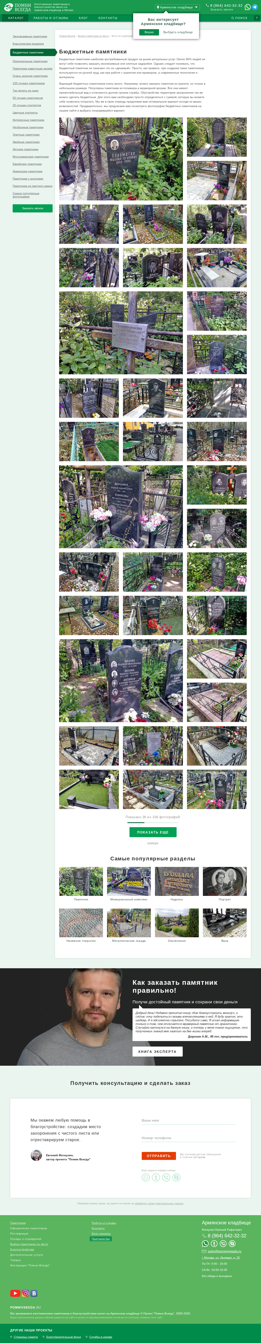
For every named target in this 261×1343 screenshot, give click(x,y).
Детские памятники (25, 149)
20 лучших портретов (27, 105)
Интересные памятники (28, 120)
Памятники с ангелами (28, 178)
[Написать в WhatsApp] (248, 7)
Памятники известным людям (32, 68)
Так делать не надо (26, 90)
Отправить (159, 1156)
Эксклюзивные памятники (30, 36)
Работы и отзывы (51, 18)
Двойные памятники (26, 142)
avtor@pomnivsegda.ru (224, 1251)
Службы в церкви (100, 1337)
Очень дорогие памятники (30, 75)
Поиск (241, 18)
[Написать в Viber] (167, 1174)
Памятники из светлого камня (32, 186)
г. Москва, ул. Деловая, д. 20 (221, 1257)
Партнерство (101, 1238)
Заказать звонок (221, 9)
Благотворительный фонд (63, 1337)
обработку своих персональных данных (159, 1203)
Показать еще (153, 832)
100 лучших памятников (29, 83)
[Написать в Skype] (177, 1174)
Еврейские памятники (27, 164)
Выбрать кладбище (178, 32)
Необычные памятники (28, 127)
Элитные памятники (26, 134)
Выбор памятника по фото (29, 1244)
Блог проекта (101, 1233)
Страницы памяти (26, 1337)
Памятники (18, 1223)
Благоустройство (22, 1249)
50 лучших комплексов (28, 97)
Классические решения (28, 43)
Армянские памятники (27, 171)
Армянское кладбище (226, 1222)
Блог (83, 18)
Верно (149, 32)
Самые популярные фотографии (26, 195)
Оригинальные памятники (30, 61)
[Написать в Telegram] (255, 7)
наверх (153, 843)
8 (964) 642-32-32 (226, 5)
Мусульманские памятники (31, 156)
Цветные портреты (25, 112)
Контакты (108, 18)
